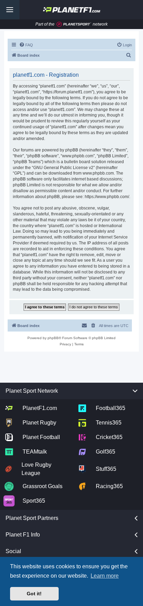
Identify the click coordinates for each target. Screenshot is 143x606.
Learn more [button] (105, 576)
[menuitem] (26, 45)
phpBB (53, 338)
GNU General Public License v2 (63, 167)
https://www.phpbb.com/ (107, 196)
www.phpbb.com (98, 173)
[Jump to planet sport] (74, 24)
